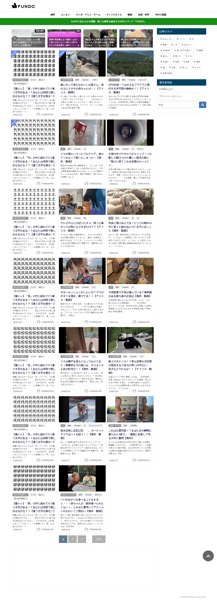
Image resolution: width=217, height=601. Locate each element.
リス (93, 356)
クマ (141, 356)
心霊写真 (133, 425)
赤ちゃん (98, 494)
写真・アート (115, 425)
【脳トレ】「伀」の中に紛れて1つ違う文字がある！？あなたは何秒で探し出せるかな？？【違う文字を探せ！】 (34, 369)
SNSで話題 (160, 14)
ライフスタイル (114, 14)
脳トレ (41, 80)
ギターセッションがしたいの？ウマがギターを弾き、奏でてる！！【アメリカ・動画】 (82, 296)
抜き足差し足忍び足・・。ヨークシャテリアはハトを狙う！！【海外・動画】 (82, 434)
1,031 (99, 539)
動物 (130, 14)
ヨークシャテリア (95, 425)
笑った (185, 67)
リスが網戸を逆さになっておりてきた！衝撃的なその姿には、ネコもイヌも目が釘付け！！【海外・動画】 (82, 365)
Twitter (165, 62)
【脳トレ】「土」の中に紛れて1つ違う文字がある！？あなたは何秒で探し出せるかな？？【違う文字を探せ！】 (34, 230)
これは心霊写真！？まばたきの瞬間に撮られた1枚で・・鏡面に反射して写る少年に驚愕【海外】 (130, 434)
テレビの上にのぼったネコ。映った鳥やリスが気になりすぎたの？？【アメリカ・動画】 (82, 227)
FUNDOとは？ (166, 89)
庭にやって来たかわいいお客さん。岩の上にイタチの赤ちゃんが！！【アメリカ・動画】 (82, 88)
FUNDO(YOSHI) (49, 115)
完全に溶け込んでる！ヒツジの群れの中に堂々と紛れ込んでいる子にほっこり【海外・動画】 (130, 227)
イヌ (175, 45)
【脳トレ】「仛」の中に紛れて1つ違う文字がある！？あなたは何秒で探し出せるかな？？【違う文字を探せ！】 (34, 438)
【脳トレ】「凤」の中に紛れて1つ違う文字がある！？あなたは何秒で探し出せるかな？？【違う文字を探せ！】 (34, 300)
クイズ (33, 80)
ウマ (93, 287)
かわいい (188, 45)
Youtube (85, 80)
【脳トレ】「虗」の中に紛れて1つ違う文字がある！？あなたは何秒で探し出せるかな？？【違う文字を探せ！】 (34, 92)
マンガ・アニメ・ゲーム (88, 14)
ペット (182, 39)
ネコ (190, 56)
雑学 (53, 14)
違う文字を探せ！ (20, 80)
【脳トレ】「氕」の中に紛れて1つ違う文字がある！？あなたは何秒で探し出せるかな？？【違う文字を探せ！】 (34, 161)
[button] (14, 38)
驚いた (178, 56)
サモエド (140, 149)
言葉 (173, 67)
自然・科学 (143, 14)
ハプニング (114, 80)
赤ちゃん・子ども (68, 494)
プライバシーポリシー (170, 96)
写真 (125, 425)
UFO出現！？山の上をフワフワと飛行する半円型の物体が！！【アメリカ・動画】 (128, 88)
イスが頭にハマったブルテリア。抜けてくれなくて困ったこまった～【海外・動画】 (82, 158)
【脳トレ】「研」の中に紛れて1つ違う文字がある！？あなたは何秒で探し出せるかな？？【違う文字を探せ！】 (34, 507)
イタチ (94, 80)
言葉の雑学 (167, 73)
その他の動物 (67, 80)
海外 (198, 62)
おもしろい (167, 39)
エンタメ (65, 14)
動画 (77, 80)
